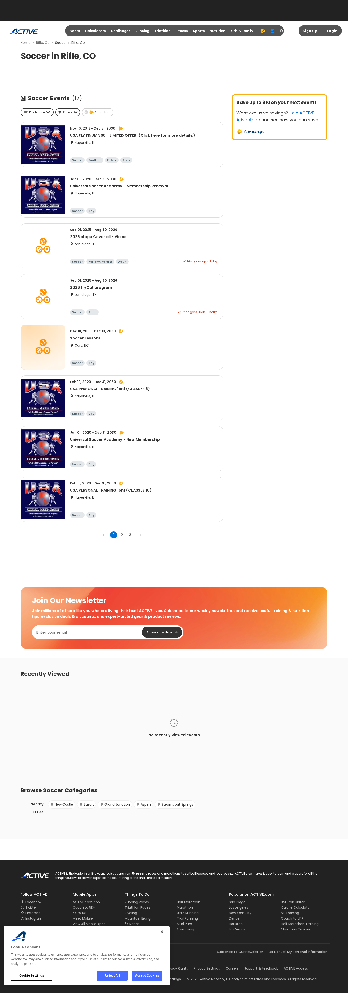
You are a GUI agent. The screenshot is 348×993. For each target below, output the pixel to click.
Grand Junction (117, 804)
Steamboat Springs (177, 804)
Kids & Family (241, 30)
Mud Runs (185, 923)
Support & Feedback (261, 968)
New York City (240, 913)
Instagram (33, 918)
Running (142, 30)
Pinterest (32, 913)
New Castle (64, 804)
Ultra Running (188, 913)
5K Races (132, 923)
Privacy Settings (207, 968)
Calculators (95, 30)
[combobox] (37, 112)
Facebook (33, 902)
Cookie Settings (31, 975)
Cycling (131, 913)
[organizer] (272, 31)
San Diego (237, 902)
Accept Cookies (147, 975)
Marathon (185, 907)
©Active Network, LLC (209, 979)
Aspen (146, 804)
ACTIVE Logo (31, 873)
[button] (67, 112)
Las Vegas (237, 929)
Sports (199, 30)
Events (74, 30)
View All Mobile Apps (89, 923)
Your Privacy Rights (172, 968)
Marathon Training (296, 929)
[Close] (162, 931)
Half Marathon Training (300, 923)
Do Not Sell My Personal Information (298, 951)
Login (332, 30)
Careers (232, 968)
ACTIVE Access (296, 968)
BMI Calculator (293, 902)
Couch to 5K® (84, 907)
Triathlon (162, 30)
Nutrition (217, 30)
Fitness (181, 30)
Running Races (137, 902)
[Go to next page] (139, 534)
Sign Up (310, 30)
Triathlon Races (137, 907)
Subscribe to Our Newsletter (240, 951)
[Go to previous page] (103, 534)
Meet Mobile (83, 918)
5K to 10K (80, 913)
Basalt (89, 804)
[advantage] (263, 31)
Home (26, 42)
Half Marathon (188, 902)
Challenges (120, 30)
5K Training (290, 913)
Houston (236, 923)
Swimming (185, 929)
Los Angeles (238, 907)
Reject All (112, 975)
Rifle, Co (42, 42)
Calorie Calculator (296, 907)
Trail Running (187, 918)
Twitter (31, 907)
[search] (282, 31)
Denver (235, 918)
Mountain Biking (138, 918)
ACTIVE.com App (86, 902)
